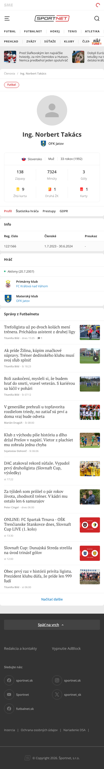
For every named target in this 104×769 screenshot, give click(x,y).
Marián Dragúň (13, 422)
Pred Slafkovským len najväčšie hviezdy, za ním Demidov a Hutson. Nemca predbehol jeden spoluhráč (43, 56)
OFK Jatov (56, 143)
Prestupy (49, 211)
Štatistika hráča (27, 211)
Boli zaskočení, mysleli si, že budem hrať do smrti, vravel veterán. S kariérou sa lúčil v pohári (39, 383)
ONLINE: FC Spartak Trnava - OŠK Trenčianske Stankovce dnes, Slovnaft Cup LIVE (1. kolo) (37, 524)
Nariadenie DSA (74, 730)
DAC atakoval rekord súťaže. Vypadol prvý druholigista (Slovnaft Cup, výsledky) (36, 468)
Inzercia (9, 730)
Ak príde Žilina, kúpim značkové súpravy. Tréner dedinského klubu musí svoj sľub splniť (39, 355)
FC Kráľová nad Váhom (32, 286)
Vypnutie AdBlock (66, 648)
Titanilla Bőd (11, 338)
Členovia (9, 74)
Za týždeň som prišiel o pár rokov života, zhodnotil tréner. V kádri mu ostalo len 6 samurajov (35, 496)
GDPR (64, 211)
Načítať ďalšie (52, 599)
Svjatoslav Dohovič (15, 451)
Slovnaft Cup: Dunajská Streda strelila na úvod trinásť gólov (38, 550)
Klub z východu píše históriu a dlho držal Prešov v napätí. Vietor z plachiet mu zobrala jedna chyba (38, 440)
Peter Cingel (11, 507)
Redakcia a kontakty (20, 648)
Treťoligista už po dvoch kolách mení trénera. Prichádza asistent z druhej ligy (39, 329)
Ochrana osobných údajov (39, 730)
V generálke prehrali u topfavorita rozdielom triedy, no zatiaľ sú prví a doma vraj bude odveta (35, 412)
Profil (8, 211)
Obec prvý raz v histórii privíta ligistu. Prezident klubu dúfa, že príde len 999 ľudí (38, 576)
